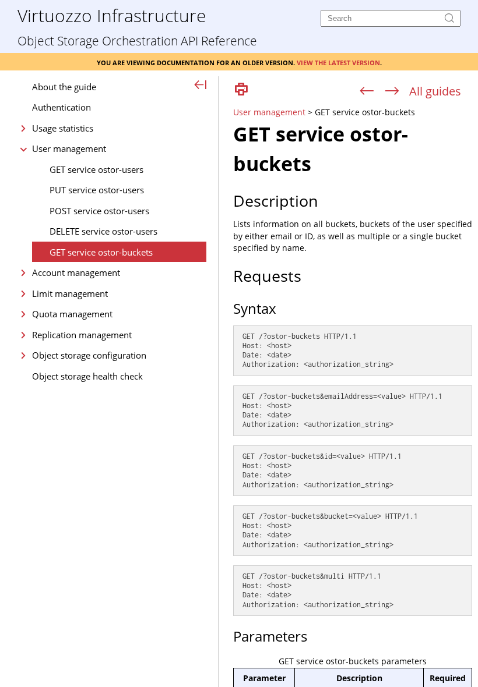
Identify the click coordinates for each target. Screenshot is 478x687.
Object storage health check (87, 376)
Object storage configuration (89, 355)
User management (69, 148)
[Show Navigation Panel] (200, 85)
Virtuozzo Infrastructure (111, 14)
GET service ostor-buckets (101, 252)
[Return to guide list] (435, 91)
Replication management (82, 335)
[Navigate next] (392, 91)
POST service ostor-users (99, 211)
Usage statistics (62, 128)
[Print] (241, 90)
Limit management (70, 293)
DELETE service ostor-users (103, 231)
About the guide (64, 87)
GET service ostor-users (96, 169)
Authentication (61, 107)
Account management (76, 272)
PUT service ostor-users (97, 190)
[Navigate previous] (367, 91)
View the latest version (338, 62)
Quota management (72, 314)
